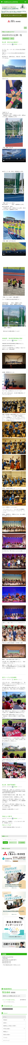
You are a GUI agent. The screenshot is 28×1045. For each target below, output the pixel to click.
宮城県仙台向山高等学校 (11, 2)
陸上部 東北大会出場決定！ (10, 42)
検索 (6, 842)
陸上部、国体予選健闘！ (9, 785)
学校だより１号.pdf (6, 825)
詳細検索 (22, 842)
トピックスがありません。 (9, 999)
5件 (12, 38)
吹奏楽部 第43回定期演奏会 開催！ (12, 338)
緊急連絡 (6, 992)
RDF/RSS (13, 992)
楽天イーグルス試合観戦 (9, 677)
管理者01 (15, 44)
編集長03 (15, 679)
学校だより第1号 (7, 816)
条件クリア (13, 842)
